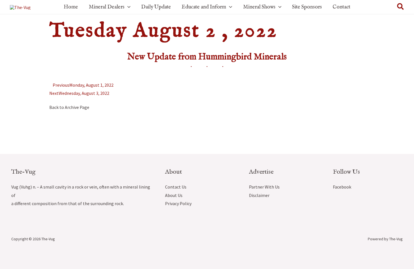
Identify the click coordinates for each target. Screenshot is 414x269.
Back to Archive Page (69, 107)
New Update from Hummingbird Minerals (207, 57)
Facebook (342, 187)
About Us (173, 195)
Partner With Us (264, 187)
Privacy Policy (178, 203)
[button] (127, 7)
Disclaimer (259, 195)
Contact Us (175, 187)
